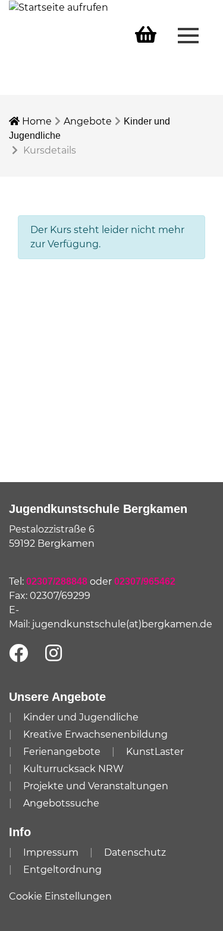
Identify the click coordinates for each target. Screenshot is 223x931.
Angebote (88, 121)
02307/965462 (144, 581)
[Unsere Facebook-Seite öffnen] (18, 653)
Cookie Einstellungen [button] (60, 896)
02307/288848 (56, 581)
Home (36, 121)
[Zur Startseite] (58, 6)
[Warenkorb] (145, 35)
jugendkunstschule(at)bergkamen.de (122, 624)
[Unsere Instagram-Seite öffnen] (53, 653)
